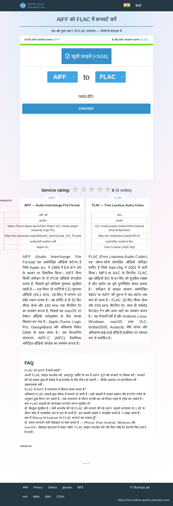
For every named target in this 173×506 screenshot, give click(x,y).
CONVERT (86, 108)
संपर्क (25, 487)
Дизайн (67, 487)
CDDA (61, 496)
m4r (25, 496)
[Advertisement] (86, 147)
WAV (48, 496)
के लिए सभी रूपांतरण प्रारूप (42, 39)
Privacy (38, 487)
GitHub (52, 487)
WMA (36, 496)
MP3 (80, 487)
